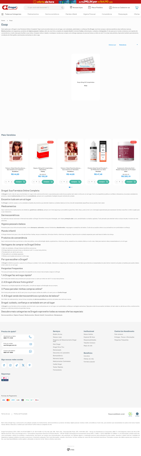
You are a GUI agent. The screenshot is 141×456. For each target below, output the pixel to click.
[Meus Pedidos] (90, 8)
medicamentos (43, 422)
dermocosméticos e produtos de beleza (59, 422)
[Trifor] (70, 2)
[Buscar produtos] (62, 8)
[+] (11, 181)
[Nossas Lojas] (71, 7)
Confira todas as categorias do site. (42, 424)
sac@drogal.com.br (21, 433)
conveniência (92, 422)
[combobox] (44, 7)
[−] (6, 181)
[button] (137, 7)
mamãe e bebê (84, 422)
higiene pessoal (75, 422)
